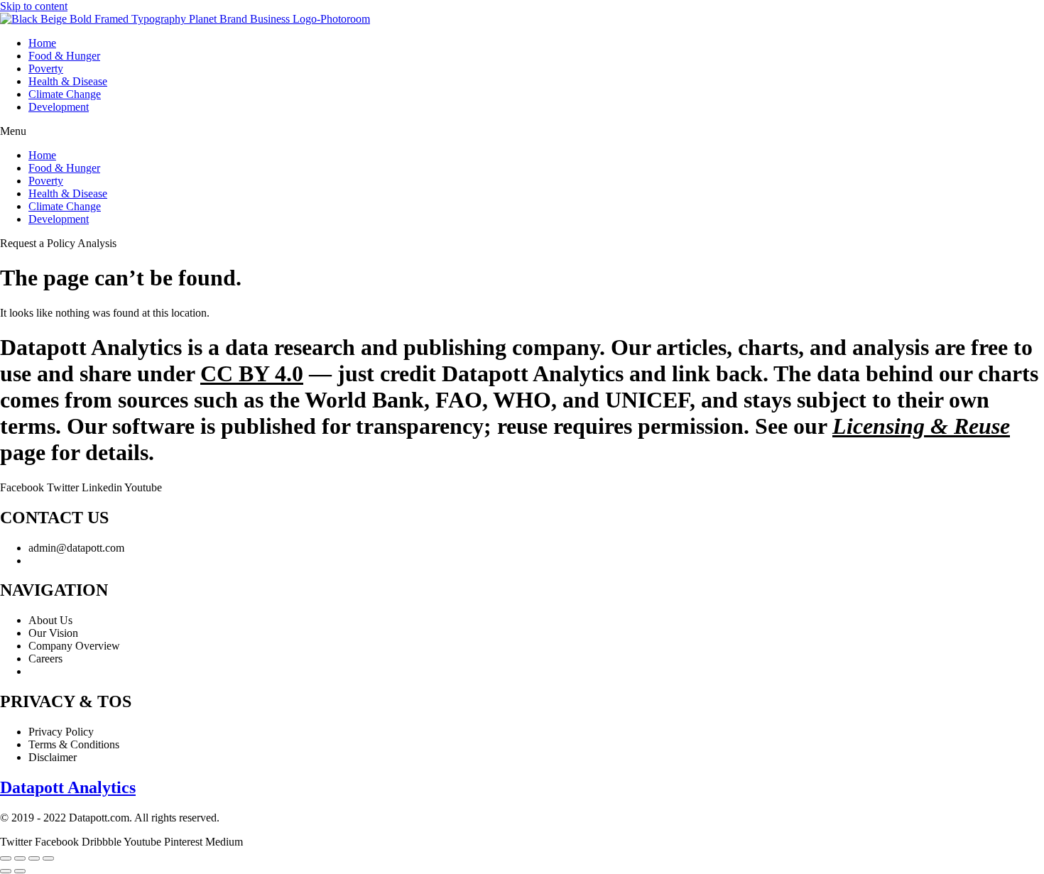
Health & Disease (67, 81)
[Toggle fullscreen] (20, 858)
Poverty (45, 68)
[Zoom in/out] (5, 858)
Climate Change (64, 94)
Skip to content (33, 6)
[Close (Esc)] (48, 858)
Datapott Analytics (68, 787)
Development (58, 107)
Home (42, 43)
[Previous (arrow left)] (5, 871)
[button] (522, 131)
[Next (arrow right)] (20, 871)
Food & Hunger (64, 56)
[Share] (34, 858)
